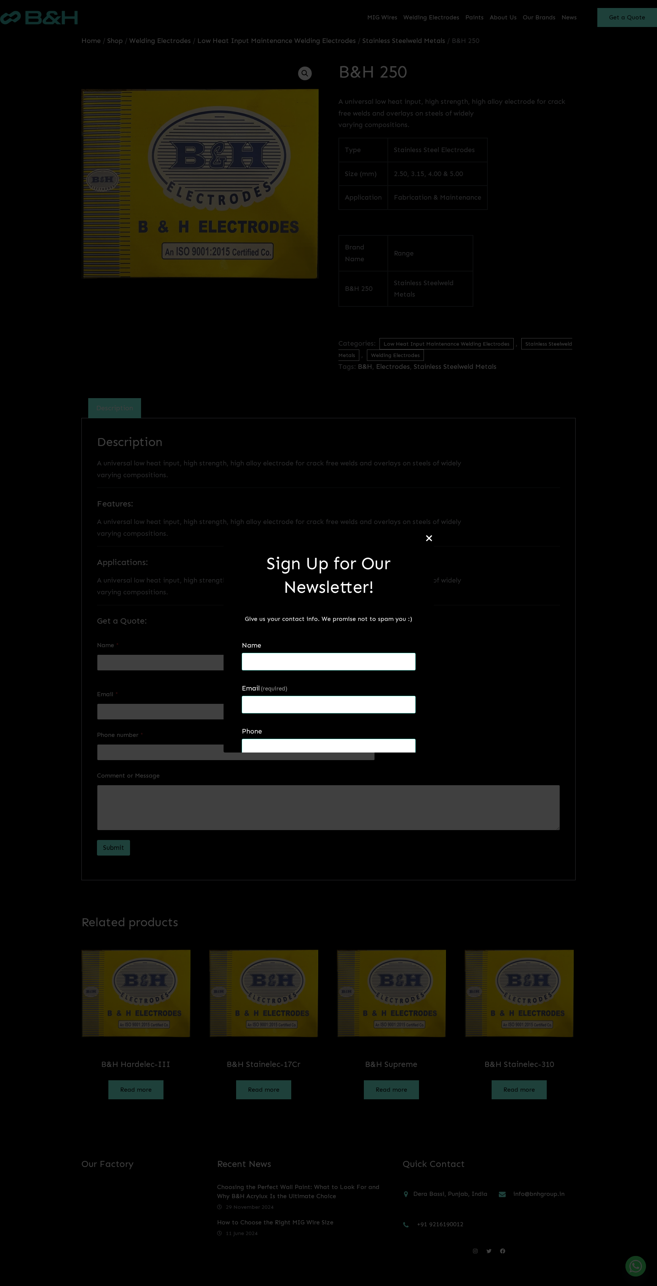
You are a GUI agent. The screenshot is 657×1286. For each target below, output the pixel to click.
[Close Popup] (429, 538)
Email (265, 688)
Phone (252, 731)
